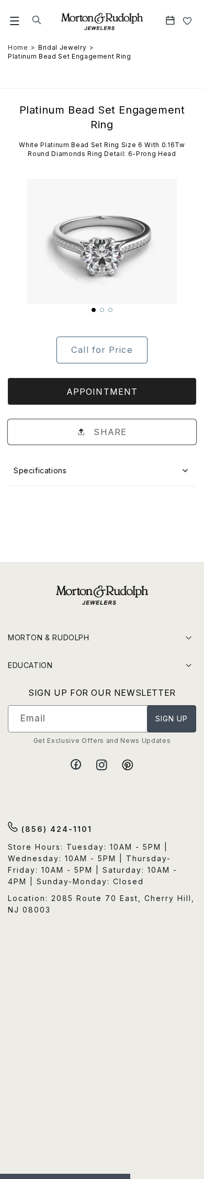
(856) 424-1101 (55, 829)
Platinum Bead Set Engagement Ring (69, 56)
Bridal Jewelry (62, 47)
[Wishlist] (187, 21)
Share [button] (108, 432)
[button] (15, 21)
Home (18, 47)
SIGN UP (171, 718)
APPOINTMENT (102, 391)
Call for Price (101, 349)
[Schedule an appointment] (171, 21)
